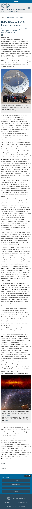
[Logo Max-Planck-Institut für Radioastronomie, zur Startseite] (13, 7)
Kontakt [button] (3, 463)
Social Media (5, 477)
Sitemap (16, 491)
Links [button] (3, 468)
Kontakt (16, 487)
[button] (30, 102)
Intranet (16, 480)
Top (29, 476)
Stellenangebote (16, 484)
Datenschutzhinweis (21, 502)
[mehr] (8, 415)
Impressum (8, 502)
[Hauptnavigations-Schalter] (29, 8)
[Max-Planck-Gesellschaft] (9, 498)
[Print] (2, 35)
